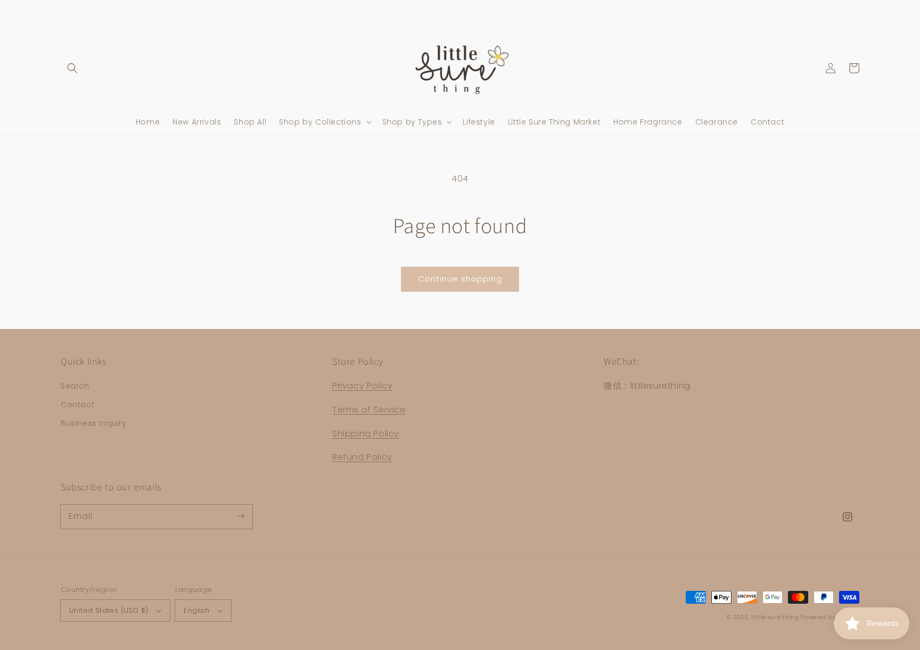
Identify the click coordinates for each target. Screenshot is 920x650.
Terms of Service (369, 410)
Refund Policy (362, 457)
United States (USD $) (108, 610)
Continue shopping (460, 278)
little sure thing (775, 617)
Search (75, 386)
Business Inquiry (94, 423)
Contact (77, 404)
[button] (72, 68)
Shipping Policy (365, 433)
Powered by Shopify (830, 617)
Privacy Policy (362, 386)
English (196, 610)
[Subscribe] (240, 516)
